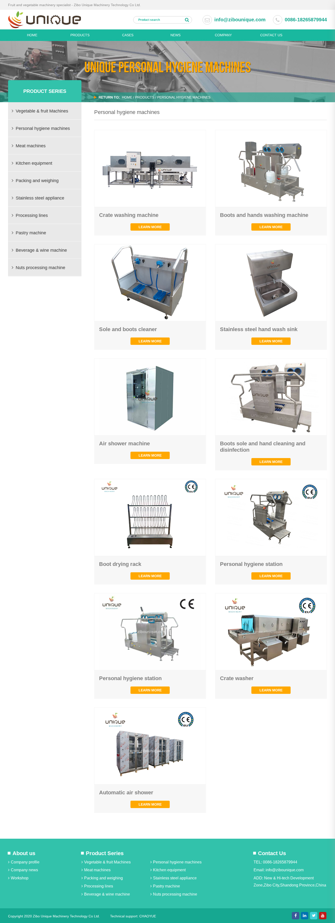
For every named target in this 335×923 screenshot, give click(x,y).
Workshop (19, 878)
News (175, 35)
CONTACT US (271, 35)
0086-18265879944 (306, 19)
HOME (32, 35)
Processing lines (98, 886)
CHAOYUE (147, 916)
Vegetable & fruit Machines (107, 862)
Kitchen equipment (169, 870)
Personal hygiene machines (177, 862)
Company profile (25, 862)
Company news (24, 870)
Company (223, 35)
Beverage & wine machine (107, 894)
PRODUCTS (80, 35)
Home (127, 97)
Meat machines (97, 870)
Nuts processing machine (175, 894)
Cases (127, 35)
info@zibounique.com (240, 19)
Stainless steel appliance (175, 878)
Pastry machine (166, 886)
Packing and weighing (103, 878)
